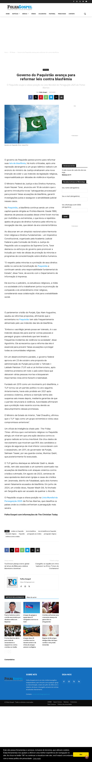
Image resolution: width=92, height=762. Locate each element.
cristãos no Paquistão (17, 531)
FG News (12, 52)
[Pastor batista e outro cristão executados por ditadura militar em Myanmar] (12, 607)
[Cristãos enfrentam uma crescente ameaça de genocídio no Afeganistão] (50, 607)
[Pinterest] (41, 97)
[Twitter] (74, 682)
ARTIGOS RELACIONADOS (15, 597)
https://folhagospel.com (27, 582)
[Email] (56, 97)
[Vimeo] (83, 1)
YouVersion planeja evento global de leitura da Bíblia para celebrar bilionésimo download (16, 566)
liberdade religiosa (10, 534)
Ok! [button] (81, 754)
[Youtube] (86, 1)
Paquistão (24, 319)
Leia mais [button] (37, 758)
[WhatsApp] (46, 97)
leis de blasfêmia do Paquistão (47, 531)
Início (6, 52)
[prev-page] (5, 651)
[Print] (61, 97)
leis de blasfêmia (17, 163)
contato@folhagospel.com (41, 694)
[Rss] (79, 682)
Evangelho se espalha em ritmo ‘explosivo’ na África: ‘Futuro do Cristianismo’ (47, 566)
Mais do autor (32, 597)
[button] (85, 13)
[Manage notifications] (87, 757)
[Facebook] (73, 1)
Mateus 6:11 (66, 175)
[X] (80, 1)
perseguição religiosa (50, 534)
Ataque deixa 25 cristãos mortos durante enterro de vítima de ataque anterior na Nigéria (29, 642)
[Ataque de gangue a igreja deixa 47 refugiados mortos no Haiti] (31, 607)
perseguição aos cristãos (34, 534)
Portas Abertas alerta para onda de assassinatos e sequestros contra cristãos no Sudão (11, 642)
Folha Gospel (43, 92)
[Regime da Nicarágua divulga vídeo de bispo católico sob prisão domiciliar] (50, 630)
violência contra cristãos (12, 536)
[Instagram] (77, 1)
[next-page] (9, 651)
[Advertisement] (61, 7)
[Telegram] (51, 97)
